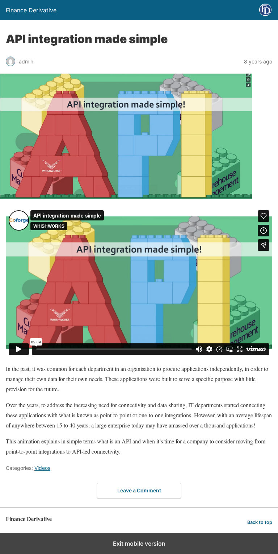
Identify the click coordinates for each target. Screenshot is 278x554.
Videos (42, 468)
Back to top (259, 522)
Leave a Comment (139, 490)
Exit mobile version (139, 543)
